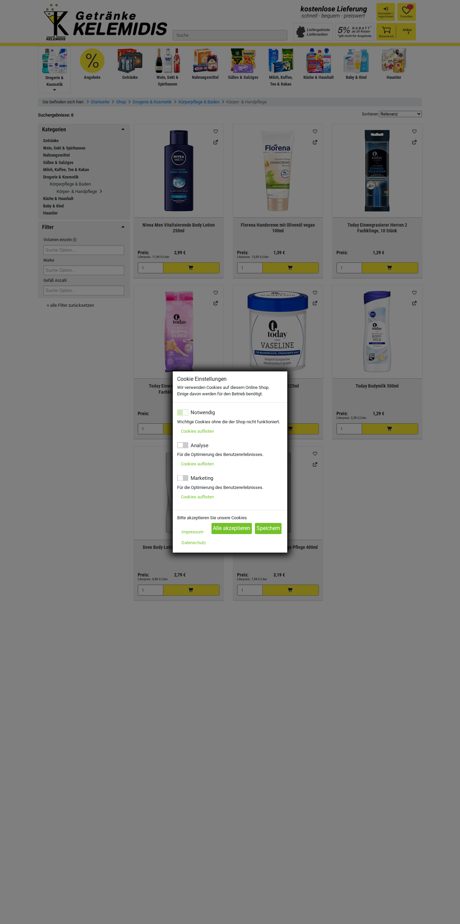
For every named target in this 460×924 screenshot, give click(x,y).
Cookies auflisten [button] (197, 431)
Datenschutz (194, 542)
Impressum (192, 531)
